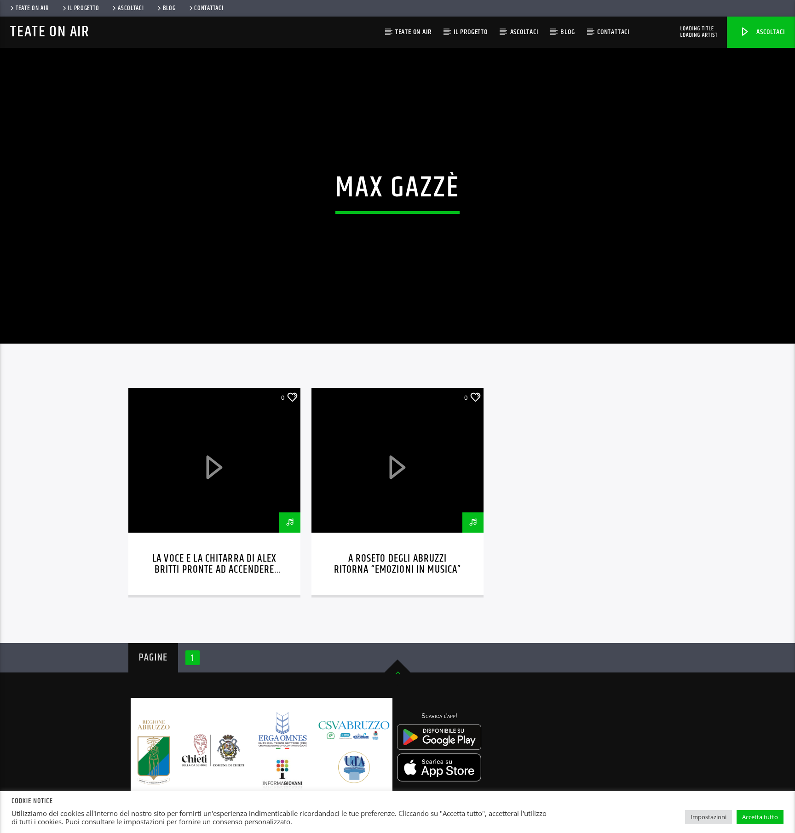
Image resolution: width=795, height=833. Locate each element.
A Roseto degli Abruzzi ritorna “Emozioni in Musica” (397, 564)
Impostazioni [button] (708, 817)
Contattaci (208, 8)
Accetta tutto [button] (760, 817)
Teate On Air (32, 8)
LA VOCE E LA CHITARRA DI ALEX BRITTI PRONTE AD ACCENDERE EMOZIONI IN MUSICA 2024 (214, 570)
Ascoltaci (770, 32)
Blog (169, 8)
